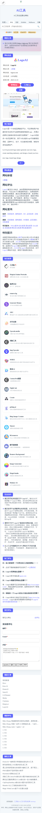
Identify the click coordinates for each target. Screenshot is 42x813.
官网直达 (14, 85)
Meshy (5, 698)
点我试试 (32, 567)
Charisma (6, 701)
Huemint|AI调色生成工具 (11, 774)
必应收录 (30, 214)
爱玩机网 (27, 801)
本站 (11, 22)
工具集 (16, 801)
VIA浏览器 (30, 517)
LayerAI (5, 707)
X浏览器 (21, 517)
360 (24, 214)
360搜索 (26, 220)
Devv (4, 683)
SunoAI (5, 692)
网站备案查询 (27, 228)
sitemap (33, 801)
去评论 (37, 617)
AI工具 (21, 10)
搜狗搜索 (18, 220)
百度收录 (10, 214)
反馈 (20, 90)
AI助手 (19, 237)
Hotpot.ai (6, 704)
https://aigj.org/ (23, 43)
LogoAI (23, 60)
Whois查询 (14, 226)
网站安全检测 (16, 228)
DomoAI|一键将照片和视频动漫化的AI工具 (18, 762)
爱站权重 (28, 226)
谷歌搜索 (6, 222)
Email (5, 637)
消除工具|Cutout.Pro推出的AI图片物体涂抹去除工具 (21, 776)
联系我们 (11, 47)
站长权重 (22, 226)
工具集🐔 (27, 85)
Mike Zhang (6, 721)
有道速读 (6, 680)
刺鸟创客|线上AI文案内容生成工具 (15, 765)
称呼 (4, 628)
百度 (16, 22)
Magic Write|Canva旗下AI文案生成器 (15, 788)
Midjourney (32, 32)
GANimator (6, 695)
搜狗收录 (18, 214)
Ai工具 (16, 32)
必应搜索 (33, 220)
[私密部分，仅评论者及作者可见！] (12, 665)
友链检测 (8, 228)
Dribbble (23, 22)
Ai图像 (13, 69)
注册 (20, 665)
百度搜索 (10, 220)
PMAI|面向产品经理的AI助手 (13, 770)
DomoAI (5, 689)
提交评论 (6, 665)
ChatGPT (23, 32)
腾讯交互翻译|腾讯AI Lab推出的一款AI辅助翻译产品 (21, 779)
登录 (25, 665)
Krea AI (5, 686)
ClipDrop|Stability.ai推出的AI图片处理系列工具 (19, 782)
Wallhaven (32, 22)
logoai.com (22, 576)
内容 (4, 645)
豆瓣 (38, 22)
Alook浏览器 (12, 517)
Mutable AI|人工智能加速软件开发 (15, 785)
